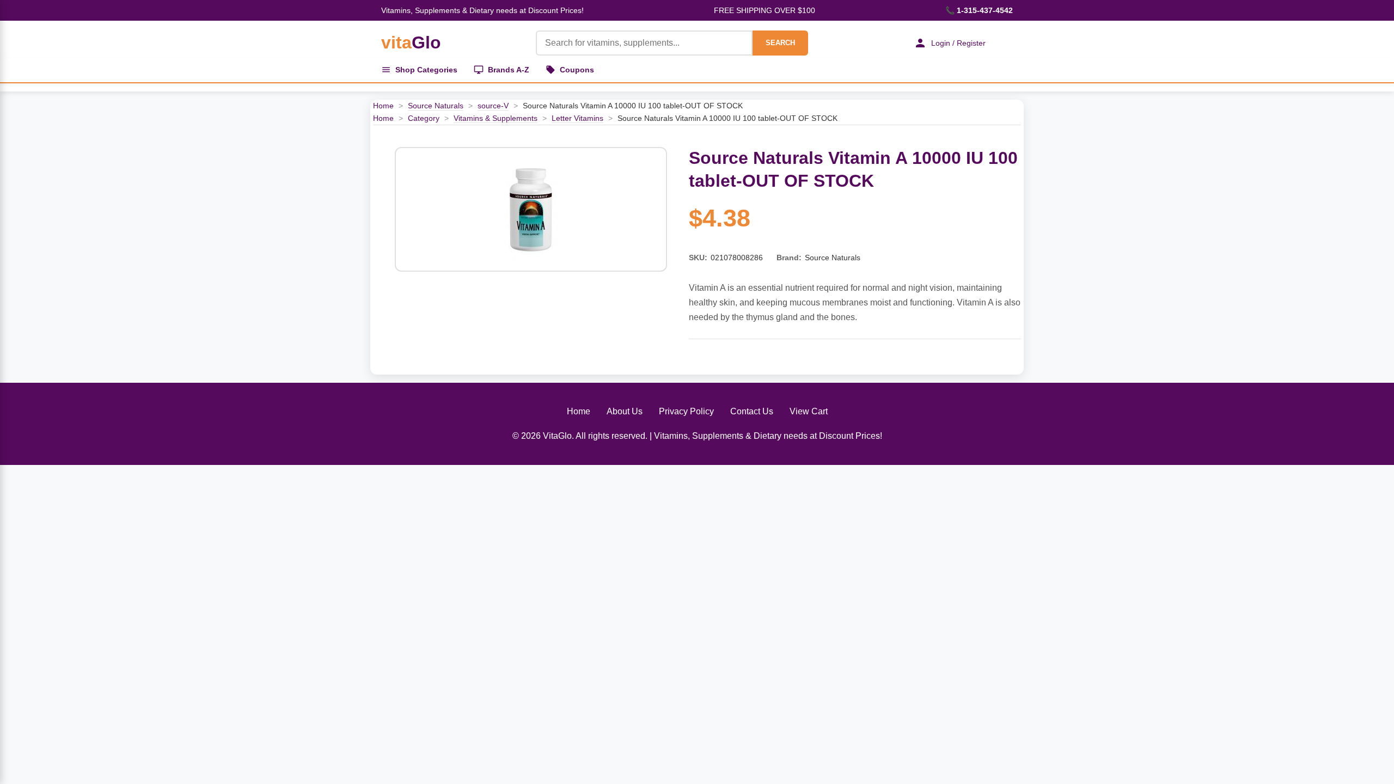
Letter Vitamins (577, 118)
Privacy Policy (686, 411)
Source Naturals (435, 105)
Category (423, 118)
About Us (625, 411)
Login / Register (958, 43)
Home (383, 105)
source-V (493, 105)
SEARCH (780, 43)
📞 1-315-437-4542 (979, 10)
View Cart (809, 411)
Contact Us (751, 411)
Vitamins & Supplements (495, 118)
